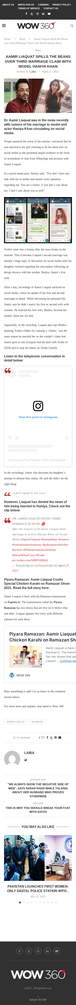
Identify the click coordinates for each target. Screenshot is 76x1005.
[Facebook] (26, 14)
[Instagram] (37, 14)
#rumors (63, 539)
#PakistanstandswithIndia (39, 549)
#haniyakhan (49, 539)
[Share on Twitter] (51, 738)
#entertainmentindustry (27, 544)
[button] (7, 869)
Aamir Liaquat (16, 722)
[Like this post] (42, 737)
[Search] (72, 26)
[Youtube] (49, 14)
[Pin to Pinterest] (55, 737)
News (22, 38)
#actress (17, 549)
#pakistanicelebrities (55, 544)
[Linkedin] (43, 14)
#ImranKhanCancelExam (28, 555)
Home (7, 38)
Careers (43, 4)
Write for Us (26, 4)
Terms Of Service (29, 8)
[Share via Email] (59, 737)
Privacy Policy (61, 4)
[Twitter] (31, 14)
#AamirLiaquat (30, 539)
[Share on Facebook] (47, 737)
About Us (8, 4)
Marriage (38, 722)
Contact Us (51, 8)
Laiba (32, 71)
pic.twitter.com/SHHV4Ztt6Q (30, 560)
